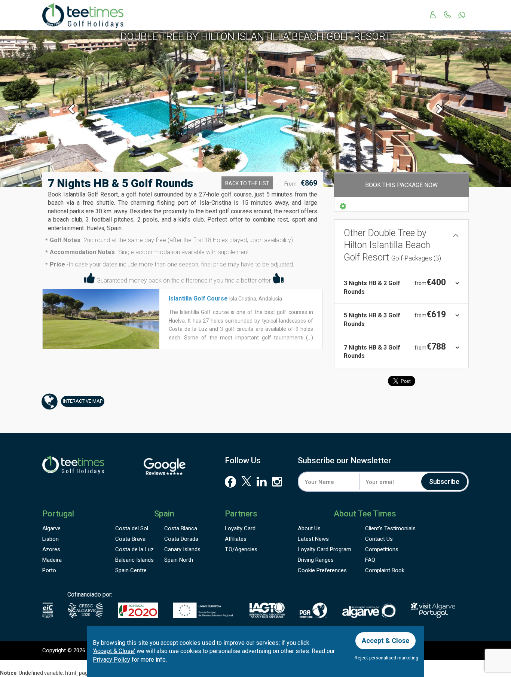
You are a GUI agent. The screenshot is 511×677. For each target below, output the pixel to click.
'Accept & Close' (114, 651)
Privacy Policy (111, 659)
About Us (309, 528)
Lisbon (50, 539)
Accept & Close (385, 640)
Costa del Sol (131, 528)
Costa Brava (130, 539)
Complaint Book (384, 570)
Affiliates (236, 539)
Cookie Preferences (322, 570)
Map (82, 401)
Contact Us (379, 539)
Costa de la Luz (134, 549)
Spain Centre (131, 570)
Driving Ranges (316, 559)
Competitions (381, 549)
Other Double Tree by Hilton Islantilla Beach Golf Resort (392, 245)
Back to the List (247, 183)
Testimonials (390, 528)
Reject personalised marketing (386, 658)
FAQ (370, 559)
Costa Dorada (181, 539)
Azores (51, 549)
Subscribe (444, 481)
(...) (309, 338)
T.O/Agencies (241, 549)
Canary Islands (182, 549)
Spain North (178, 559)
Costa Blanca (180, 528)
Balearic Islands (134, 559)
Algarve (51, 528)
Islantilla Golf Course (198, 298)
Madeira (52, 559)
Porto (49, 570)
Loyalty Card (240, 528)
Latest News (313, 539)
